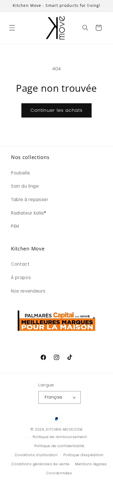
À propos (21, 277)
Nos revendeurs (28, 291)
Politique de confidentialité (59, 446)
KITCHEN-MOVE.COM (64, 429)
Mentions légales (91, 464)
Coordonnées (59, 473)
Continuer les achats (56, 110)
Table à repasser (29, 199)
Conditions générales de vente (40, 464)
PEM (15, 226)
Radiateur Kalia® (28, 213)
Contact (20, 264)
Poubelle (20, 173)
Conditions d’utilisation (36, 455)
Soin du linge (25, 186)
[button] (12, 27)
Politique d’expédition (83, 455)
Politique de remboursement (60, 436)
